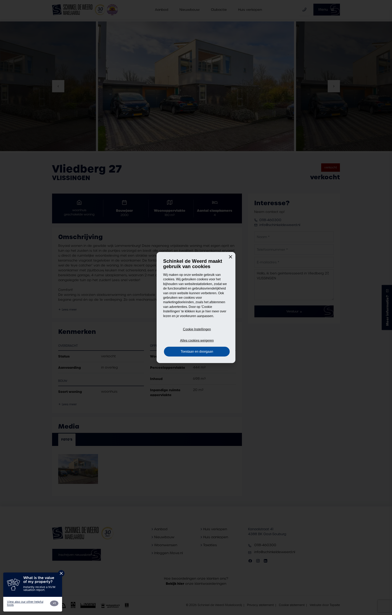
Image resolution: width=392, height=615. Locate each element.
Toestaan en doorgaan (197, 351)
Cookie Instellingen (197, 329)
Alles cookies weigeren (197, 340)
